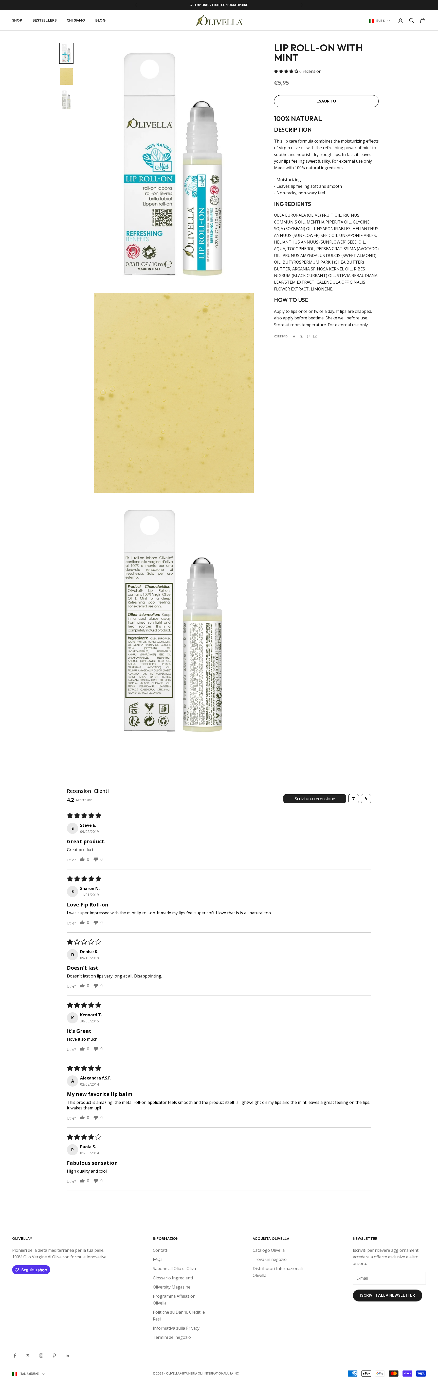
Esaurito (326, 100)
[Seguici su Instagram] (41, 1355)
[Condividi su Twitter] (301, 336)
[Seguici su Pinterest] (54, 1355)
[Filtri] (353, 798)
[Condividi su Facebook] (294, 336)
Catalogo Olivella (269, 1250)
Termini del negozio (172, 1337)
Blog (100, 20)
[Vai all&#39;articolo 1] (66, 53)
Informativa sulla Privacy (176, 1328)
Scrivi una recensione (315, 798)
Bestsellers (44, 20)
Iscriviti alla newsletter (387, 1295)
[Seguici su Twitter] (27, 1355)
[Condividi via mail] (315, 336)
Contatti (160, 1250)
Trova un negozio (270, 1259)
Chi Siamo (76, 20)
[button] (286, 71)
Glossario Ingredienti (173, 1278)
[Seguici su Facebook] (14, 1355)
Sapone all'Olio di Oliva (174, 1268)
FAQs (157, 1259)
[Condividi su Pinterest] (308, 336)
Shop (17, 20)
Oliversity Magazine (171, 1287)
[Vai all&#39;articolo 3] (66, 99)
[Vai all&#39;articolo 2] (66, 76)
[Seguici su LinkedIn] (67, 1355)
